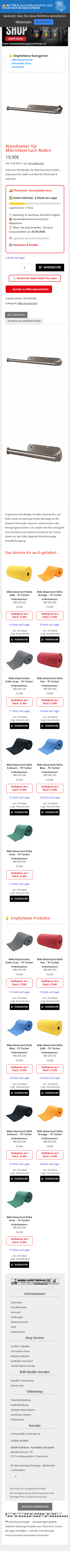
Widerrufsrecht (19, 1322)
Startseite (16, 1302)
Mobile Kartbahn (20, 1356)
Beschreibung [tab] (16, 314)
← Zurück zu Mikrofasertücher (29, 289)
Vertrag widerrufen (35, 1506)
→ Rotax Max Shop (20, 63)
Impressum (17, 1385)
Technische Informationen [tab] (24, 321)
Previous (10, 109)
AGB (13, 1327)
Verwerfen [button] (43, 1535)
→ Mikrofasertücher (21, 59)
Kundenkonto (18, 1307)
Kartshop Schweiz (21, 1414)
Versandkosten (36, 163)
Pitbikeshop (17, 1419)
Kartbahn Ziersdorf (22, 1361)
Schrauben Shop (20, 1351)
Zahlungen (17, 1317)
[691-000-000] (35, 109)
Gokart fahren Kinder (23, 1366)
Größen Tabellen (20, 1346)
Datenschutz (18, 1331)
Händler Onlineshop (22, 1380)
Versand (16, 1312)
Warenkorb (52, 267)
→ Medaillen (16, 67)
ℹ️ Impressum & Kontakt (23, 245)
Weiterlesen (23, 22)
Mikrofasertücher (28, 303)
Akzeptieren (44, 22)
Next (59, 109)
